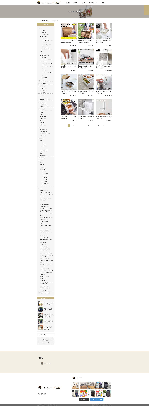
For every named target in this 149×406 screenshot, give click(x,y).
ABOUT (76, 2)
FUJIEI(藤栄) (43, 244)
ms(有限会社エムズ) (44, 204)
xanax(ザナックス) (44, 290)
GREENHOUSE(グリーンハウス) (46, 239)
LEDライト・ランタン (44, 34)
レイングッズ (41, 95)
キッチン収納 (43, 167)
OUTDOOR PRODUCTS (43, 293)
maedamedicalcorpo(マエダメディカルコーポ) (46, 211)
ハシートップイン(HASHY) (46, 198)
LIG (41, 202)
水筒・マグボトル (45, 177)
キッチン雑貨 (43, 169)
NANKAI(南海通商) (44, 268)
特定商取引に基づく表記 (52, 405)
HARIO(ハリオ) (43, 278)
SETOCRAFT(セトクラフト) (46, 272)
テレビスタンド (43, 88)
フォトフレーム (45, 47)
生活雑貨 (40, 28)
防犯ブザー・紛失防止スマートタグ (46, 111)
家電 (41, 51)
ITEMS (84, 2)
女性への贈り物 (43, 131)
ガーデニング (43, 57)
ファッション (41, 138)
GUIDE (103, 2)
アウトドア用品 (43, 32)
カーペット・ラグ (44, 90)
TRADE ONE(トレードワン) (46, 217)
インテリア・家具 (42, 86)
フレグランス (45, 70)
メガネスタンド (45, 43)
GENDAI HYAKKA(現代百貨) (46, 192)
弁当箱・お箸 (44, 181)
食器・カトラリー (45, 173)
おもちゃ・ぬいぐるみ (45, 114)
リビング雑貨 (45, 38)
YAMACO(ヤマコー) (44, 237)
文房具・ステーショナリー (47, 40)
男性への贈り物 (43, 129)
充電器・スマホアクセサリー (46, 106)
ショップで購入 (68, 33)
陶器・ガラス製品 (45, 183)
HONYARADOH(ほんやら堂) (46, 270)
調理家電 (42, 165)
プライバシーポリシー (41, 405)
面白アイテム (43, 136)
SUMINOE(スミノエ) (45, 288)
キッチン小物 (43, 116)
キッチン (40, 160)
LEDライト (42, 122)
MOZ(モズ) (42, 274)
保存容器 (44, 171)
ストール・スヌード (44, 147)
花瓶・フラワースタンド (47, 59)
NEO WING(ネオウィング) (46, 233)
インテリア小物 (43, 36)
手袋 (41, 153)
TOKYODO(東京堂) (44, 286)
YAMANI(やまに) (44, 221)
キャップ (44, 145)
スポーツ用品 (41, 80)
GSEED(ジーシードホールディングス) (46, 195)
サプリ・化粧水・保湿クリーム (47, 67)
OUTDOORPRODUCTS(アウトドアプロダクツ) (46, 255)
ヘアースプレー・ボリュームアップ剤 (47, 64)
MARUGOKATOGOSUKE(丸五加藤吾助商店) (46, 283)
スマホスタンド (43, 104)
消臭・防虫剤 (44, 77)
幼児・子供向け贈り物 (45, 133)
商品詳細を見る (68, 29)
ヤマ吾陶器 (42, 223)
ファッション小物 (44, 149)
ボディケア (44, 75)
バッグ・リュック (44, 151)
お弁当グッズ (43, 124)
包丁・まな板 (44, 179)
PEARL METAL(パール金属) (46, 208)
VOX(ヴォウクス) (44, 235)
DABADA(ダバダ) (44, 190)
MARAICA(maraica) (44, 276)
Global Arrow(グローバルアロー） (46, 226)
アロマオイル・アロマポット (47, 73)
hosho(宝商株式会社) (45, 206)
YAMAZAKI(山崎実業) (45, 248)
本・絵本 (42, 120)
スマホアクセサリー (42, 102)
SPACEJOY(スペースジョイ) (46, 260)
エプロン (42, 162)
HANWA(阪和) (43, 242)
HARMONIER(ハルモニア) (46, 262)
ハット (43, 142)
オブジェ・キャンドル (46, 45)
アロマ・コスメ (43, 61)
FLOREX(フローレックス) (46, 229)
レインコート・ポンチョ (45, 99)
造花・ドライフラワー (46, 49)
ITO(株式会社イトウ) (45, 219)
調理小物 (44, 185)
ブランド (40, 188)
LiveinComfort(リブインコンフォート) (46, 265)
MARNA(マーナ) (43, 246)
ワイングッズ (45, 175)
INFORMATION (93, 2)
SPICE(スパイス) (44, 251)
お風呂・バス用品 (42, 83)
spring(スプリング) (44, 231)
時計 (41, 53)
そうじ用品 (42, 30)
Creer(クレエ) (43, 280)
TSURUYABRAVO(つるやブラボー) (46, 214)
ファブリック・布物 (44, 55)
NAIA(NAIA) (43, 200)
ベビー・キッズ (41, 109)
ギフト (39, 127)
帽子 (41, 140)
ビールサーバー (41, 158)
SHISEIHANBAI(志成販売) (46, 253)
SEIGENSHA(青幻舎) (44, 258)
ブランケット (43, 155)
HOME (68, 2)
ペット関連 (42, 92)
